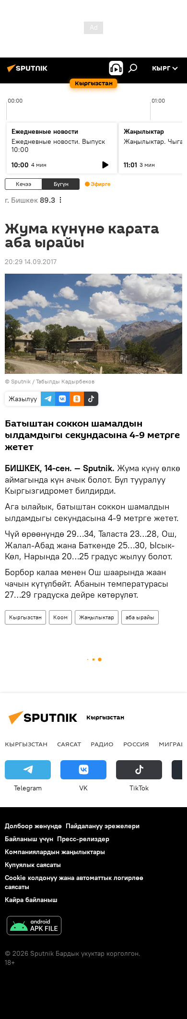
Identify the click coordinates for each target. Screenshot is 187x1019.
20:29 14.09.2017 (31, 261)
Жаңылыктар (96, 617)
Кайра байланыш (31, 899)
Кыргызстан (25, 617)
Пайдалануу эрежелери (103, 826)
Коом (60, 617)
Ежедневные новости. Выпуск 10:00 (58, 145)
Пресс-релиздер (83, 838)
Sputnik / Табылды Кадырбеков (52, 381)
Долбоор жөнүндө (33, 826)
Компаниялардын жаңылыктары (55, 851)
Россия (136, 744)
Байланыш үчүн (29, 838)
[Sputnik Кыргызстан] (29, 72)
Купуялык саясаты (33, 864)
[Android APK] (34, 927)
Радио (102, 744)
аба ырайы (140, 617)
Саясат (69, 744)
